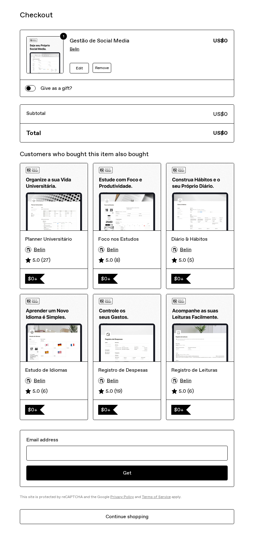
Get (127, 473)
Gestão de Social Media (99, 40)
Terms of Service (156, 497)
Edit (79, 68)
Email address (42, 440)
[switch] (30, 88)
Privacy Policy (122, 497)
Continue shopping (127, 516)
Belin (74, 49)
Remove (102, 68)
